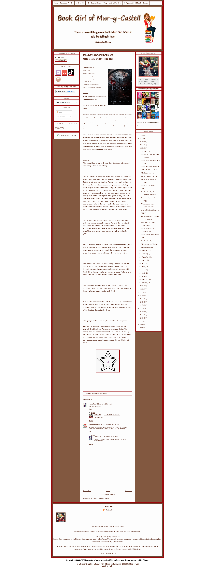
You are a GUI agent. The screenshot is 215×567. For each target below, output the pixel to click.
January (144, 283)
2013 (141, 311)
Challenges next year (147, 173)
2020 (141, 289)
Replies (93, 413)
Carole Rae (92, 404)
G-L (72, 3)
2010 (141, 321)
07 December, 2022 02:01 (111, 425)
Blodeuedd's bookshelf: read (149, 89)
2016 (141, 302)
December (145, 151)
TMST (143, 188)
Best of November (147, 247)
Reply (90, 409)
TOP (110, 566)
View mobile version (108, 494)
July (143, 263)
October (144, 254)
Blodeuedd (97, 415)
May (143, 270)
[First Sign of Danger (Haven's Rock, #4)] (153, 97)
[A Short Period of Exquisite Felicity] (140, 104)
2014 (141, 308)
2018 (141, 295)
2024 (141, 141)
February (145, 279)
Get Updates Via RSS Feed (132, 3)
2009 (141, 324)
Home (56, 3)
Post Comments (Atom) (101, 499)
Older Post (128, 491)
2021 (141, 286)
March (144, 276)
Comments (61, 117)
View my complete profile (108, 553)
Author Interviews (115, 3)
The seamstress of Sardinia (149, 244)
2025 (141, 138)
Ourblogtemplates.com (111, 564)
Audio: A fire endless (148, 185)
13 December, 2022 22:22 (110, 437)
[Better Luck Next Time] (149, 97)
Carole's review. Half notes (149, 176)
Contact (145, 3)
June (143, 266)
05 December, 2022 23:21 (104, 404)
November (145, 250)
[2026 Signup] (66, 135)
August (144, 260)
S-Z (88, 3)
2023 (141, 145)
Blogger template (86, 564)
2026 (141, 135)
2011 (141, 318)
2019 (141, 292)
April (144, 273)
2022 (141, 148)
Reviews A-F (64, 3)
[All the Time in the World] (149, 110)
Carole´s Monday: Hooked (98, 59)
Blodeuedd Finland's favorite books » (148, 124)
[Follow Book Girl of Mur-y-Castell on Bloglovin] (65, 92)
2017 (141, 299)
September (145, 257)
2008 (141, 327)
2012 (141, 315)
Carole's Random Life (95, 425)
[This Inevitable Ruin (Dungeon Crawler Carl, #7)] (140, 110)
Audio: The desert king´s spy (150, 210)
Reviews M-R (80, 3)
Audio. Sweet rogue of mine (150, 166)
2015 (141, 305)
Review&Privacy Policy (99, 3)
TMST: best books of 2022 (149, 170)
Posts (60, 112)
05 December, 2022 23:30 (112, 415)
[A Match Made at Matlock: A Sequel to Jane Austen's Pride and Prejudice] (153, 104)
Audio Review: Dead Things (150, 234)
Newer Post (87, 491)
